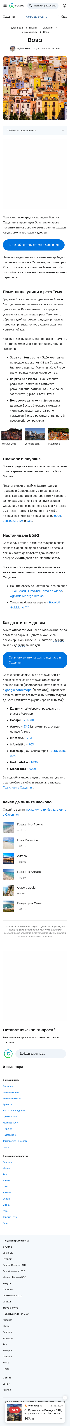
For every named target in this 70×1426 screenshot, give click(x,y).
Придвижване (10, 1116)
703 (29, 738)
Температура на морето (15, 1140)
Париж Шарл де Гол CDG (16, 1313)
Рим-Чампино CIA (12, 1295)
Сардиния (9, 17)
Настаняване (10, 1134)
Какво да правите (12, 1098)
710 (31, 720)
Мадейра (7, 1319)
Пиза (5, 1186)
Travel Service (10, 1307)
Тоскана (7, 1192)
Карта (6, 1147)
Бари (5, 1223)
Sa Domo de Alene (49, 591)
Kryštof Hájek (24, 48)
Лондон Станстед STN (14, 1265)
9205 (57, 516)
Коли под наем (10, 1122)
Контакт (7, 1389)
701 (26, 720)
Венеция (7, 1162)
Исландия (8, 1338)
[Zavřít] (65, 1398)
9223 (12, 521)
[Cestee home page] (16, 5)
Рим (5, 1174)
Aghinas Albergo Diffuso (27, 596)
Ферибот (7, 1128)
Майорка (7, 1350)
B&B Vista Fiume (23, 591)
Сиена (6, 1204)
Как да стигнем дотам (14, 1110)
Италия (33, 27)
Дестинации (17, 27)
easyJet (7, 1283)
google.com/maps (18, 690)
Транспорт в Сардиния (18, 787)
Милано (7, 1168)
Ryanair (7, 1258)
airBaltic (7, 1246)
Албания (7, 1356)
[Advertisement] (35, 174)
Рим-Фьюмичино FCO (14, 1271)
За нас (6, 1383)
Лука (5, 1210)
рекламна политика (41, 936)
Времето (7, 1104)
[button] (5, 6)
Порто (6, 1368)
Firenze (6, 1180)
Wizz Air (7, 1301)
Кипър (6, 1362)
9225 (20, 521)
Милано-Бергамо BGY (14, 1277)
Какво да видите (36, 17)
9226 (32, 769)
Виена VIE (8, 1252)
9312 (29, 521)
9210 (62, 751)
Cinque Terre (10, 1217)
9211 (5, 521)
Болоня (7, 1198)
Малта (6, 1326)
